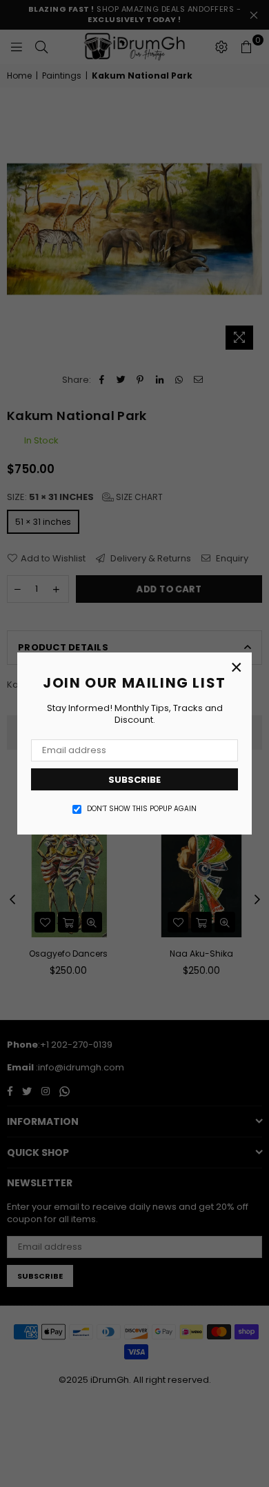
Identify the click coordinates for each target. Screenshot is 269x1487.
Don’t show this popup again (142, 809)
